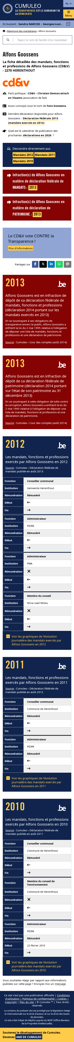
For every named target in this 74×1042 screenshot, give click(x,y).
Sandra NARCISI (29, 24)
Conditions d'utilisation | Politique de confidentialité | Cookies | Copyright (37, 999)
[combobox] (42, 40)
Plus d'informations (21, 248)
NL (67, 3)
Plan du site (27, 1002)
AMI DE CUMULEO (28, 1037)
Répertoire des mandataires (22, 31)
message (60, 984)
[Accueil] (4, 31)
